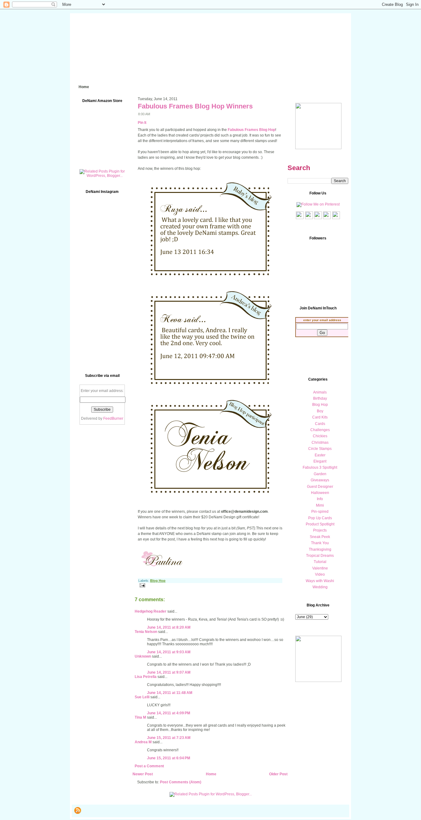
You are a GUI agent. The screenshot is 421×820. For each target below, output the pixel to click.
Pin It (142, 122)
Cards (320, 424)
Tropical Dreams (320, 555)
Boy (320, 411)
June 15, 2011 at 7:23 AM (168, 738)
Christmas (320, 442)
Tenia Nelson (146, 632)
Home (211, 774)
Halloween (320, 493)
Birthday (320, 398)
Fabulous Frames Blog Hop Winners (195, 106)
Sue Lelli (142, 697)
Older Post (278, 774)
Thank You (320, 543)
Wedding (320, 587)
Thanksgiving (320, 549)
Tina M (140, 717)
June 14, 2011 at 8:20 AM (168, 627)
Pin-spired (320, 511)
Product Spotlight (320, 524)
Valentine (320, 568)
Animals (320, 392)
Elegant (319, 461)
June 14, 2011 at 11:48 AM (169, 693)
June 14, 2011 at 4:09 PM (168, 713)
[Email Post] (141, 585)
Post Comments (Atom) (180, 782)
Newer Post (143, 774)
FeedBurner (113, 418)
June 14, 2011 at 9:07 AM (168, 672)
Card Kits (320, 417)
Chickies (320, 436)
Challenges (320, 430)
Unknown (143, 656)
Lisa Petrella (146, 677)
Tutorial (320, 562)
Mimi (320, 505)
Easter (320, 455)
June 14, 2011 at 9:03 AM (168, 652)
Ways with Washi (320, 581)
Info (320, 499)
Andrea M (143, 742)
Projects (320, 530)
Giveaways (320, 480)
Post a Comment (149, 766)
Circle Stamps (320, 449)
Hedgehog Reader (150, 611)
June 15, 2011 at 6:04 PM (168, 758)
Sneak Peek (320, 537)
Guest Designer (320, 486)
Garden (320, 474)
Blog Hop (158, 580)
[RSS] (77, 810)
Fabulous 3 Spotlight (320, 467)
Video (320, 574)
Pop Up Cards (320, 518)
